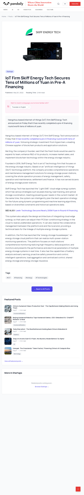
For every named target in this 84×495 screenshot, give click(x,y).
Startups (10, 71)
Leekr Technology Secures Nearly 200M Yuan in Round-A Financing (47, 210)
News (6, 9)
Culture (50, 9)
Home (4, 16)
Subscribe (75, 4)
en (65, 4)
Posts (10, 16)
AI (12, 9)
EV (18, 9)
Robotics (27, 9)
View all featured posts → (13, 361)
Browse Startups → (42, 387)
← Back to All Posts (42, 289)
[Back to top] (78, 489)
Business (39, 9)
